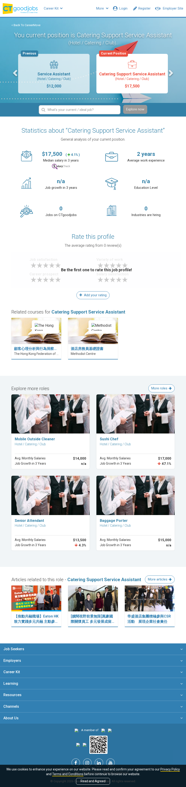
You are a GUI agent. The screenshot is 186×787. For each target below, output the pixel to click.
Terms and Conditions (67, 774)
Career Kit (51, 8)
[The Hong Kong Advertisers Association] (103, 730)
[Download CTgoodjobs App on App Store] (78, 744)
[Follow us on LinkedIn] (99, 762)
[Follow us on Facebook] (75, 762)
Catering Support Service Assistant (132, 71)
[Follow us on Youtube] (110, 762)
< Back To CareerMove (25, 25)
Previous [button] (15, 72)
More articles (157, 579)
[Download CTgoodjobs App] (98, 744)
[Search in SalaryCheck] (61, 166)
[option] (54, 73)
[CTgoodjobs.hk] (76, 730)
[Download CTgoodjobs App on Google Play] (84, 744)
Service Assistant (47, 71)
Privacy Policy (170, 769)
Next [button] (170, 72)
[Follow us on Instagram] (87, 762)
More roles (159, 388)
